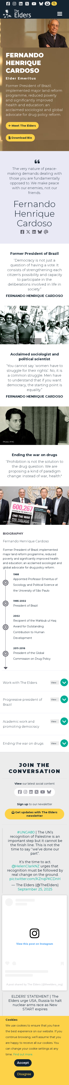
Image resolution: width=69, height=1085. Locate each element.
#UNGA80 (26, 832)
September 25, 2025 (35, 889)
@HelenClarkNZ (25, 866)
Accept (23, 1063)
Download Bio (20, 138)
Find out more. (23, 1054)
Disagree (24, 1074)
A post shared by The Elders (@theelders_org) (34, 984)
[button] (60, 13)
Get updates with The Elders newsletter (34, 814)
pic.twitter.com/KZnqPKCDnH (35, 879)
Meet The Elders (23, 125)
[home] (19, 13)
